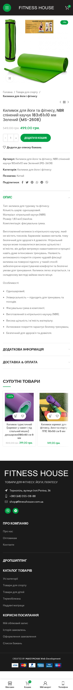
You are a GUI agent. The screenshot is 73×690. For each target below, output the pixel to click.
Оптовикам (10, 538)
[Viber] (8, 511)
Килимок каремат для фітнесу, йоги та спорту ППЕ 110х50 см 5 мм (53, 428)
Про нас (8, 531)
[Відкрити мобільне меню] (7, 8)
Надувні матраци (13, 605)
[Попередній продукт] (60, 102)
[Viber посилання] (46, 182)
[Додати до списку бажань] (22, 416)
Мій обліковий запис (15, 623)
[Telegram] (15, 511)
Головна (8, 92)
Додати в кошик (35, 137)
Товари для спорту (27, 92)
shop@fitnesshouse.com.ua (26, 501)
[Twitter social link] (27, 182)
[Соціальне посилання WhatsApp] (37, 182)
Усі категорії (10, 578)
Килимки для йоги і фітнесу (20, 96)
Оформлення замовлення (19, 636)
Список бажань (12, 643)
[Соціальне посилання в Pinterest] (32, 182)
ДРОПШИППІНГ (15, 560)
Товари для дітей (13, 592)
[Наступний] (68, 102)
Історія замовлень (14, 630)
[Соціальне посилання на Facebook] (22, 182)
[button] (15, 416)
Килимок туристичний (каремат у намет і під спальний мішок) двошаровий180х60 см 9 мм (19, 431)
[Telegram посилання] (41, 182)
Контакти (8, 544)
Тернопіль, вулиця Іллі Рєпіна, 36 (30, 490)
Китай (20, 175)
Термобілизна (12, 598)
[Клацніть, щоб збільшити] (10, 78)
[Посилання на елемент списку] (36, 496)
